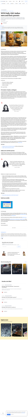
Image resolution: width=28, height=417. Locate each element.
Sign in (26, 1)
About (16, 1)
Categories (10, 1)
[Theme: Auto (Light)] (19, 1)
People (13, 1)
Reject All (12, 414)
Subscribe (19, 246)
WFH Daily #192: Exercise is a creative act (9, 307)
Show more (3, 29)
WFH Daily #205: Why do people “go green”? (9, 297)
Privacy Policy (23, 412)
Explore (6, 1)
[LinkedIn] (2, 238)
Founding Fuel (5, 292)
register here (20, 142)
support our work (12, 255)
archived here (24, 217)
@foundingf (14, 215)
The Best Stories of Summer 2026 (16, 271)
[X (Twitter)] (1, 238)
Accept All (9, 414)
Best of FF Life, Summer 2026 (5, 271)
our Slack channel (23, 214)
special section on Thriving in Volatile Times (17, 219)
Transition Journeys (11, 11)
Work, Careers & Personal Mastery (4, 11)
